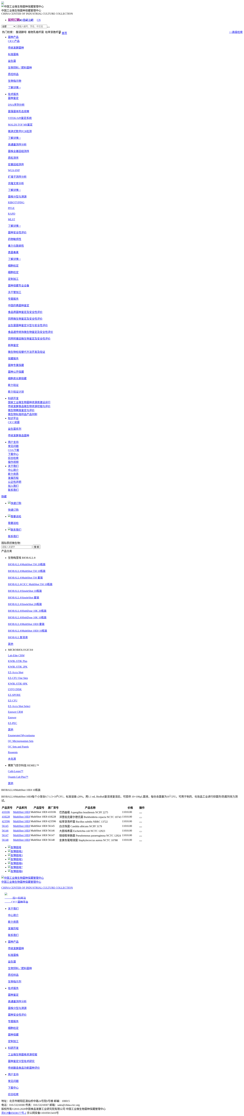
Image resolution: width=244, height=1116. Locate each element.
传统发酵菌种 (16, 47)
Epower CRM (15, 711)
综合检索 (13, 458)
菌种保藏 (13, 1034)
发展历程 (13, 478)
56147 (5, 835)
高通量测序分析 (17, 1001)
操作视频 (13, 462)
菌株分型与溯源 (17, 1008)
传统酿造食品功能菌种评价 (24, 1067)
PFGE (11, 208)
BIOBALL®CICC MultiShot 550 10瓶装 (30, 584)
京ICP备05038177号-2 (13, 1113)
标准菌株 (13, 54)
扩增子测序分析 (17, 176)
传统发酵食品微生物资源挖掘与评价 (29, 406)
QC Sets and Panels (18, 746)
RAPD (11, 213)
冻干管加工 (14, 292)
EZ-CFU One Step (18, 678)
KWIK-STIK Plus (17, 661)
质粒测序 (13, 157)
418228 (6, 816)
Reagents (13, 752)
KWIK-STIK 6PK (18, 683)
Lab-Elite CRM (16, 655)
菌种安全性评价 (17, 1014)
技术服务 (13, 94)
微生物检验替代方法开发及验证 (26, 351)
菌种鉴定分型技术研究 (21, 1061)
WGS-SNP (14, 170)
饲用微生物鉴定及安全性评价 (25, 318)
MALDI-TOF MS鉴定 (20, 124)
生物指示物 (14, 80)
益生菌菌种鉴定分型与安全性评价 (28, 325)
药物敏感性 (14, 239)
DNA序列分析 (16, 104)
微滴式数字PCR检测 (20, 131)
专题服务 (13, 1021)
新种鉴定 (13, 345)
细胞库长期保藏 (17, 378)
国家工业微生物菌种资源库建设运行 (29, 402)
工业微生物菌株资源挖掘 (22, 1054)
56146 (5, 830)
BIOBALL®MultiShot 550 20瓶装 (26, 564)
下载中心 (13, 454)
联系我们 (13, 489)
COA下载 (13, 450)
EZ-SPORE (14, 695)
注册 (31, 20)
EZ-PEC (12, 723)
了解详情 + (14, 87)
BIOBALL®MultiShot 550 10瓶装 (26, 571)
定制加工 (13, 1041)
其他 (10, 644)
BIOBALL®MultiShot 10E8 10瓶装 (27, 630)
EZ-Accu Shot (15, 672)
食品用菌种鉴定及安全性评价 (25, 312)
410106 (6, 812)
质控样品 (13, 74)
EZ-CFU (12, 700)
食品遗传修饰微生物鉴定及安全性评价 (30, 332)
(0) (21, 20)
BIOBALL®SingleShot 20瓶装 (25, 604)
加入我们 (13, 486)
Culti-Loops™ (15, 771)
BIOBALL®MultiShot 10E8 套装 (26, 624)
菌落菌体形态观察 (18, 111)
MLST (11, 219)
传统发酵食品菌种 (18, 435)
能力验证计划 (16, 391)
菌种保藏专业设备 (18, 285)
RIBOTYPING (16, 202)
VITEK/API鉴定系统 (20, 118)
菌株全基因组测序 (18, 151)
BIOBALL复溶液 (18, 637)
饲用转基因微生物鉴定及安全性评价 (29, 338)
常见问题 (13, 446)
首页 (64, 33)
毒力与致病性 (16, 245)
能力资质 (13, 474)
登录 (25, 20)
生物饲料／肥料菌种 (20, 67)
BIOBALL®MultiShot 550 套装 (25, 577)
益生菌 (12, 61)
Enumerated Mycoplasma (21, 735)
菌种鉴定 (13, 994)
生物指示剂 (14, 981)
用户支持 (13, 442)
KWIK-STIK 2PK (18, 666)
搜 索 (36, 547)
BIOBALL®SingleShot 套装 (23, 597)
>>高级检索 (236, 32)
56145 (5, 826)
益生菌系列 (14, 428)
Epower (12, 717)
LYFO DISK (15, 689)
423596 (6, 821)
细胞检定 (13, 272)
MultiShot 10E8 (21, 812)
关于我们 (13, 466)
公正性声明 (14, 482)
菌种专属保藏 (16, 365)
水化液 (12, 758)
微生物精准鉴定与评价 (21, 410)
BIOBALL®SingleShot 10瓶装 (25, 591)
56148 (5, 839)
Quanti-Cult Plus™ (18, 776)
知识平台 (13, 418)
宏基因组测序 (16, 164)
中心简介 (13, 470)
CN (39, 20)
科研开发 (13, 398)
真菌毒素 (13, 252)
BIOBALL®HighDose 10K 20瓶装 (27, 610)
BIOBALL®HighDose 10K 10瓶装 (27, 617)
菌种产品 (13, 37)
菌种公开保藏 (16, 371)
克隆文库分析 (16, 183)
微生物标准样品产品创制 (22, 414)
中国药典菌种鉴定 (18, 305)
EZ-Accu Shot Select (19, 706)
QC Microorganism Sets (20, 741)
